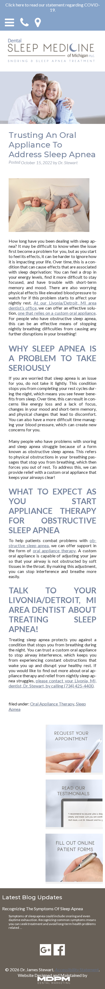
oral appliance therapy (54, 550)
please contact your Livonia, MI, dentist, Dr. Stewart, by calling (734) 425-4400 (52, 683)
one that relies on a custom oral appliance (57, 313)
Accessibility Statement (77, 969)
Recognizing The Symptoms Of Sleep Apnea (42, 908)
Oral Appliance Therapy (52, 703)
